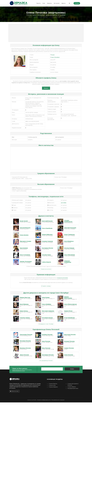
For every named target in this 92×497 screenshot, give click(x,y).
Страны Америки (53, 387)
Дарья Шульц (24, 311)
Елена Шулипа (24, 235)
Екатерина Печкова (48, 355)
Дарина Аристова (25, 297)
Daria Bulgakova (69, 241)
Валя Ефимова (24, 304)
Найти (72, 368)
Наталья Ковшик (69, 248)
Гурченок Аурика (25, 317)
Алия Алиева (46, 297)
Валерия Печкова (69, 341)
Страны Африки (72, 386)
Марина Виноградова (68, 297)
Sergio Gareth (24, 221)
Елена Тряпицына (69, 234)
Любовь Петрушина (26, 261)
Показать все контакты (46, 269)
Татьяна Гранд (46, 254)
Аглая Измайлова (69, 317)
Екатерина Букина (47, 317)
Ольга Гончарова (25, 254)
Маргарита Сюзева (25, 241)
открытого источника (62, 277)
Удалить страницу (46, 286)
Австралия (56, 3)
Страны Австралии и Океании (73, 384)
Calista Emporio (46, 262)
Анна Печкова (46, 341)
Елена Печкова (68, 355)
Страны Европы (53, 383)
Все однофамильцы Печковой (46, 360)
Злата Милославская (70, 304)
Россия (52, 54)
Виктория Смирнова (48, 311)
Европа (38, 3)
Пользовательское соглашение (58, 399)
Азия (43, 3)
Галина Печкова (69, 348)
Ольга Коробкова (47, 228)
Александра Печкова (26, 334)
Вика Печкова (46, 348)
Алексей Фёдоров (25, 227)
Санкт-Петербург (55, 57)
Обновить (46, 88)
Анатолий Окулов (47, 221)
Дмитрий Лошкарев (70, 227)
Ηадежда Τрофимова (67, 261)
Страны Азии (52, 385)
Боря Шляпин (24, 248)
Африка (63, 3)
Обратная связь (14, 391)
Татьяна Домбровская (68, 221)
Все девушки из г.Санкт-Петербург (46, 324)
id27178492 (63, 202)
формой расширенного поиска (18, 370)
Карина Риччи (68, 311)
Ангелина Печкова (25, 341)
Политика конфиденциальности (44, 399)
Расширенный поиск (73, 388)
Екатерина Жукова (47, 248)
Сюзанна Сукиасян (47, 241)
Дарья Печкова (24, 355)
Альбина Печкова (47, 334)
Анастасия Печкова (70, 334)
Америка (49, 3)
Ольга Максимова (69, 254)
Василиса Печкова (25, 348)
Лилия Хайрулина (47, 234)
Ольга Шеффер (46, 304)
